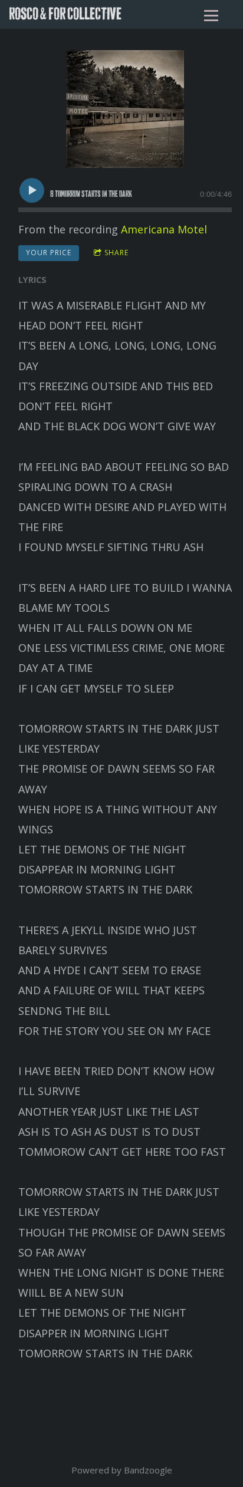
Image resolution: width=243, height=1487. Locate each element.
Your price (48, 253)
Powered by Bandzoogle (121, 1470)
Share (116, 253)
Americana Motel (164, 229)
